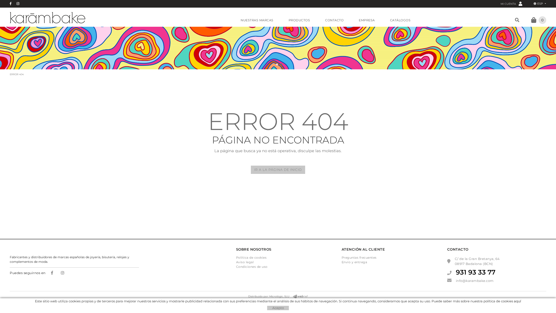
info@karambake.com (475, 281)
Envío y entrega (354, 262)
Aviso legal (245, 262)
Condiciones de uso (252, 267)
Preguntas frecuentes (359, 258)
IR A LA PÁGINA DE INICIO (278, 170)
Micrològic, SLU (279, 296)
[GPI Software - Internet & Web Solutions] (299, 297)
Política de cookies (251, 258)
